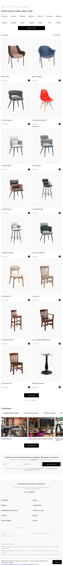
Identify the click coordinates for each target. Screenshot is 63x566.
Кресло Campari (36, 76)
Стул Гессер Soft (6, 383)
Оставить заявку (31, 28)
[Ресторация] (31, 3)
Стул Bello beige (6, 165)
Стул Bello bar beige (7, 252)
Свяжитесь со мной (51, 464)
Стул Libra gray (36, 165)
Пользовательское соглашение (41, 533)
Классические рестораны (31, 413)
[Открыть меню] (2, 3)
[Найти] (5, 3)
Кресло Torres (5, 76)
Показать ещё (31, 395)
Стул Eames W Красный (39, 120)
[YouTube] (19, 527)
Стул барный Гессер (7, 339)
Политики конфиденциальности (36, 468)
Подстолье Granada (38, 383)
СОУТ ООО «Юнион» (7, 536)
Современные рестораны (11, 413)
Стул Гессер (35, 296)
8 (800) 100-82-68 (35, 488)
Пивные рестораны (49, 413)
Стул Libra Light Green (38, 252)
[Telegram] (17, 527)
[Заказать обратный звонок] (61, 3)
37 (34, 400)
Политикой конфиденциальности (10, 564)
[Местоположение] (58, 3)
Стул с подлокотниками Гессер (41, 339)
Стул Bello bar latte (37, 209)
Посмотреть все (31, 445)
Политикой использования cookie (29, 564)
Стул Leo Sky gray (6, 120)
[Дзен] (24, 527)
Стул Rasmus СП (6, 296)
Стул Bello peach (6, 209)
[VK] (22, 527)
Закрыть (57, 562)
